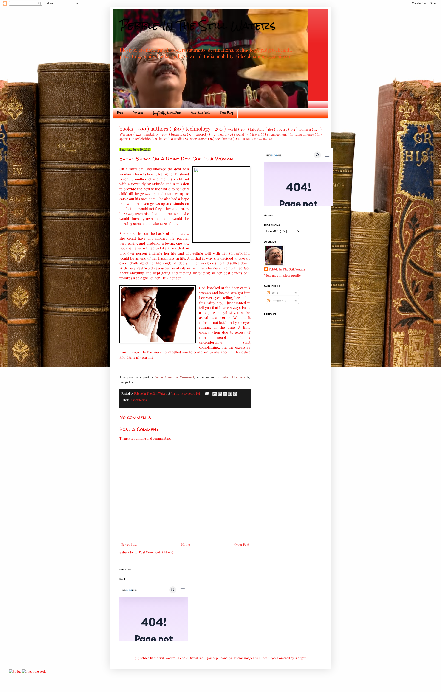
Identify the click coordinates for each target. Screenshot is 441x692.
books (126, 128)
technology (198, 128)
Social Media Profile (200, 113)
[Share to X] (225, 394)
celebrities (144, 139)
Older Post (241, 544)
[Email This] (214, 394)
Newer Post (129, 544)
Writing (126, 134)
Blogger (300, 658)
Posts (274, 293)
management (278, 134)
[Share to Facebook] (230, 394)
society (202, 134)
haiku (163, 139)
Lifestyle (257, 129)
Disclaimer (138, 113)
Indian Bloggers (233, 377)
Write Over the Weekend (174, 377)
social (240, 134)
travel (256, 134)
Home (120, 113)
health (223, 134)
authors (160, 128)
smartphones (305, 134)
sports (124, 139)
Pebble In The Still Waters (197, 25)
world (232, 129)
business (179, 134)
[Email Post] (207, 393)
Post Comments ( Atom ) (156, 552)
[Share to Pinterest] (235, 394)
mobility (152, 134)
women (305, 129)
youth (262, 139)
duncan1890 (267, 658)
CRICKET (245, 139)
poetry (282, 129)
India (179, 139)
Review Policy (226, 113)
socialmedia (224, 139)
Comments (278, 301)
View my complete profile (282, 275)
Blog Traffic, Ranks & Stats (167, 113)
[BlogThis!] (220, 394)
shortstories (199, 139)
